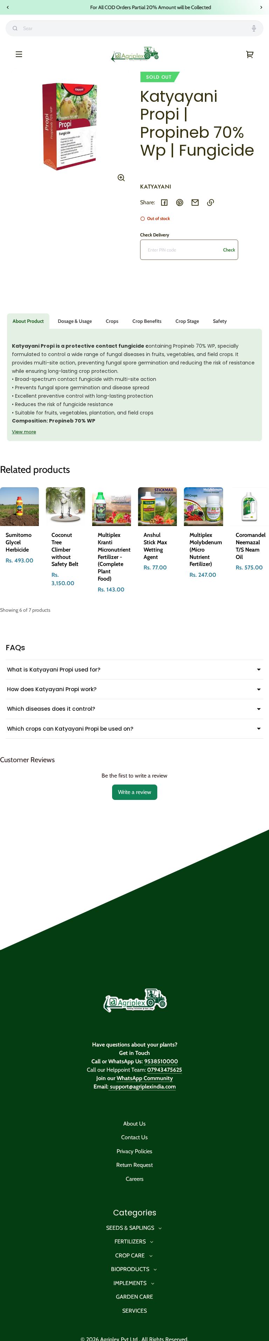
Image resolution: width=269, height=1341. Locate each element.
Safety (220, 321)
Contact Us (134, 1137)
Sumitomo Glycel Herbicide (19, 542)
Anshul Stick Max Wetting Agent (155, 546)
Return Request (134, 1165)
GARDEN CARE (134, 1296)
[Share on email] (195, 202)
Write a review (134, 792)
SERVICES (134, 1310)
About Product (28, 321)
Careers (135, 1179)
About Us (134, 1123)
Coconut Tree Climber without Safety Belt (64, 549)
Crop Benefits (146, 321)
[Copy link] (210, 202)
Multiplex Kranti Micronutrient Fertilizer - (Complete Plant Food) (114, 557)
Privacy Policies (134, 1151)
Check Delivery (154, 234)
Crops (112, 321)
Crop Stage (187, 321)
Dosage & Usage (75, 321)
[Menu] (19, 54)
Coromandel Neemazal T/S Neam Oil (250, 546)
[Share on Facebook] (164, 202)
